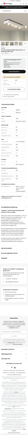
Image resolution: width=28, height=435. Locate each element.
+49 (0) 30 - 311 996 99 (15, 0)
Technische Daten (7, 104)
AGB (17, 370)
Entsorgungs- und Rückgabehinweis (17, 372)
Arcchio (3, 48)
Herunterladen (6, 248)
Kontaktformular (11, 342)
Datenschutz (21, 370)
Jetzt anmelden (7, 66)
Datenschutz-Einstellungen (9, 370)
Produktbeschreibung (9, 207)
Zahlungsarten (6, 354)
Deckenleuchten (7, 11)
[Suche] (21, 3)
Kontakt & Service (7, 349)
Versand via (5, 359)
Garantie (16, 392)
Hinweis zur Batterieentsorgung (14, 374)
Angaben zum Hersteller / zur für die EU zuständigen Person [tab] (11, 197)
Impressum (5, 372)
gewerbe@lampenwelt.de (12, 282)
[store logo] (8, 3)
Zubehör (4, 258)
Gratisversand (8, 408)
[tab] (14, 104)
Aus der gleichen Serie (9, 253)
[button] (26, 27)
